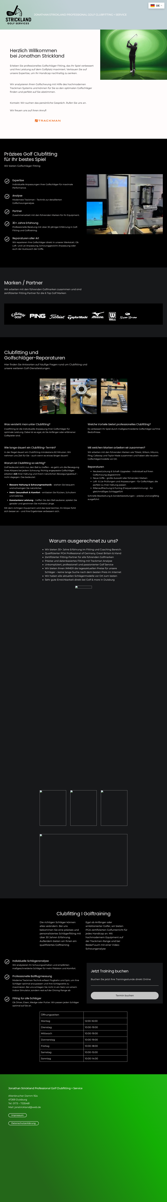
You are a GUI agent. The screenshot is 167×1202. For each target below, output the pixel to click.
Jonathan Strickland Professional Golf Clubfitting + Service (80, 14)
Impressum (17, 1115)
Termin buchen (125, 995)
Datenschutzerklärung (23, 1123)
